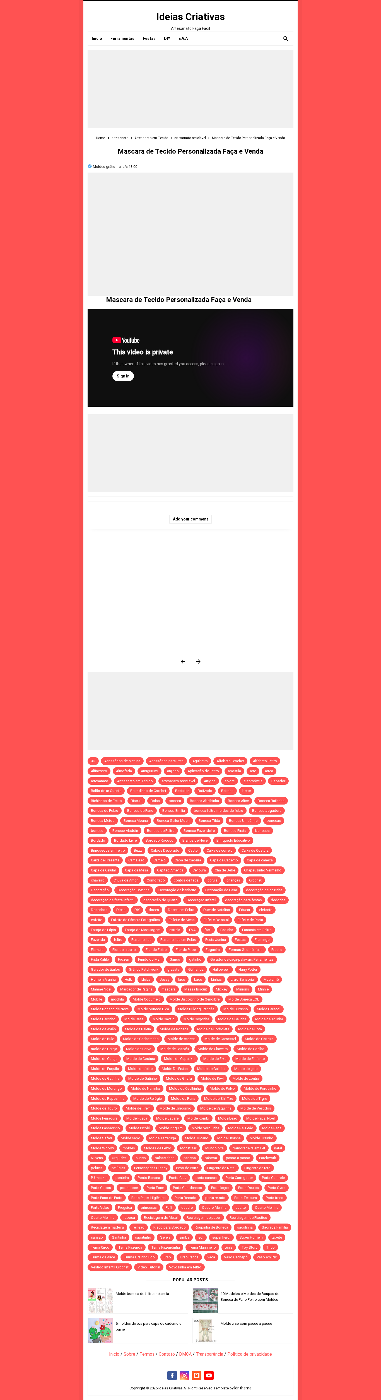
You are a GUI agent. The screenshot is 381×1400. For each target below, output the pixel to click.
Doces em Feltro (181, 910)
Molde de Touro (104, 1108)
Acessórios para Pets (166, 761)
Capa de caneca (260, 860)
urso (167, 1257)
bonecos (262, 831)
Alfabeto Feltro (265, 761)
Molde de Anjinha (269, 1019)
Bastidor (182, 791)
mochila (117, 999)
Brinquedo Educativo (233, 840)
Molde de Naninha (145, 1088)
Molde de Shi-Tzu (218, 1098)
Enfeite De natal (216, 920)
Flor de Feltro (156, 950)
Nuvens (97, 1158)
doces (154, 910)
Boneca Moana (136, 820)
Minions (242, 989)
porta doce (129, 1188)
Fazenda (98, 940)
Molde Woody (102, 1148)
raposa (129, 1217)
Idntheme (243, 1388)
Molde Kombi (198, 1118)
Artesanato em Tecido (135, 781)
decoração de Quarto (160, 900)
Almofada (124, 771)
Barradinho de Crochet (148, 791)
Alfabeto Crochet (230, 761)
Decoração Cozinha (133, 890)
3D (93, 761)
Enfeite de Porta (250, 920)
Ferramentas (141, 940)
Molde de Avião (103, 1029)
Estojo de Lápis (103, 930)
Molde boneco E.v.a (153, 1009)
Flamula (97, 950)
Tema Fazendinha (165, 1247)
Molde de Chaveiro (213, 1049)
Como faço (156, 880)
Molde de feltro (140, 1069)
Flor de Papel (186, 950)
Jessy (164, 979)
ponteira (122, 1178)
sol (200, 1237)
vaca (211, 1257)
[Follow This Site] (196, 1375)
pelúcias (118, 1168)
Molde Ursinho (261, 1138)
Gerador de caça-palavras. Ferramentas (242, 959)
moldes (129, 1148)
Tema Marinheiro (202, 1247)
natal (278, 1148)
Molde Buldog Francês (196, 1009)
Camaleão (136, 860)
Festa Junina (215, 940)
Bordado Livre (125, 840)
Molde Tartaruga (162, 1138)
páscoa (211, 1158)
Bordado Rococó (159, 840)
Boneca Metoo (103, 820)
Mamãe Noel (101, 989)
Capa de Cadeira (188, 860)
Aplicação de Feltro (203, 771)
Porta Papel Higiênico (148, 1198)
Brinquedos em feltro (108, 850)
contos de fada (186, 880)
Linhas (216, 979)
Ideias (146, 979)
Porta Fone (155, 1188)
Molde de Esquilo (105, 1069)
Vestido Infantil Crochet (110, 1267)
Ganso (175, 959)
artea (269, 771)
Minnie (263, 989)
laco (181, 979)
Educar (244, 910)
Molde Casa (134, 1019)
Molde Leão (227, 1118)
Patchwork (267, 1158)
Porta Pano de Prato (106, 1198)
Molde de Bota (250, 1029)
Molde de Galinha (232, 1019)
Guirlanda (196, 969)
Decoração (100, 890)
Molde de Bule (102, 1039)
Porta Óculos (248, 1188)
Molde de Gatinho (142, 1078)
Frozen (123, 959)
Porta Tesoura (245, 1198)
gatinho (195, 959)
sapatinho (143, 1237)
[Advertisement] (190, 89)
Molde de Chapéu (174, 1049)
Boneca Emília (173, 810)
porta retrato (215, 1198)
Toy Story (249, 1247)
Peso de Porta (187, 1168)
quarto (240, 1207)
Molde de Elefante (250, 1059)
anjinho (173, 771)
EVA (192, 930)
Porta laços (220, 1188)
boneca (175, 801)
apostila (234, 771)
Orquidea (119, 1158)
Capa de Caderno (224, 860)
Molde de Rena (183, 1098)
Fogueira (213, 950)
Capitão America (170, 870)
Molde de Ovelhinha (185, 1088)
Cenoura (199, 870)
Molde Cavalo (164, 1019)
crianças (233, 880)
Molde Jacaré (167, 1118)
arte (253, 771)
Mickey (221, 989)
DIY (137, 910)
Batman (227, 791)
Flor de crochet (124, 950)
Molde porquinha (205, 1128)
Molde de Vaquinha (216, 1108)
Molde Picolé (139, 1128)
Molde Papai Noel (260, 1118)
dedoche (278, 900)
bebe (246, 791)
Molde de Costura (140, 1059)
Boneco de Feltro (161, 831)
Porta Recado (185, 1198)
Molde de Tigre (254, 1098)
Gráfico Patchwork (143, 969)
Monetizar (188, 1148)
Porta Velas (100, 1207)
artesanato (99, 781)
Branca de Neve (195, 840)
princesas (149, 1207)
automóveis (252, 781)
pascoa (190, 1158)
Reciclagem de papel (204, 1217)
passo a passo (238, 1158)
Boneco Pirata (235, 831)
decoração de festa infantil (112, 900)
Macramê (271, 979)
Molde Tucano (196, 1138)
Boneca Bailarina (271, 801)
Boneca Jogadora (266, 810)
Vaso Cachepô (236, 1257)
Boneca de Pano (140, 810)
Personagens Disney (150, 1168)
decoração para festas (243, 900)
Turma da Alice (103, 1257)
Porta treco (274, 1198)
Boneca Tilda (209, 820)
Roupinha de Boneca (211, 1227)
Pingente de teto (257, 1168)
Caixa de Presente (105, 860)
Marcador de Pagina (136, 989)
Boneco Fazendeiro (199, 831)
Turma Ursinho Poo (139, 1257)
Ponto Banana (149, 1178)
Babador (278, 781)
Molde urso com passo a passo (246, 1323)
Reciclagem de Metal (161, 1217)
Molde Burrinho (235, 1009)
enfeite (96, 920)
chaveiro (98, 880)
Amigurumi (149, 771)
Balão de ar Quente (106, 791)
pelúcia (97, 1168)
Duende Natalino (216, 910)
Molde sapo (130, 1138)
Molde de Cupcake (179, 1059)
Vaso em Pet (267, 1257)
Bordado (98, 840)
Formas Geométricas (245, 950)
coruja (213, 880)
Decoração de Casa (221, 890)
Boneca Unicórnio (243, 820)
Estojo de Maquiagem (142, 930)
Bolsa (155, 801)
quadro (187, 1207)
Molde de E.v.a (214, 1059)
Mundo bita (214, 1148)
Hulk (128, 979)
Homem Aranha (103, 979)
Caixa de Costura (255, 850)
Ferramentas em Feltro (178, 940)
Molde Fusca (136, 1118)
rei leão (138, 1227)
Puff (169, 1207)
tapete (277, 1237)
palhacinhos (165, 1158)
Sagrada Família (275, 1227)
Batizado (205, 791)
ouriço (141, 1158)
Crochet (255, 880)
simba (184, 1237)
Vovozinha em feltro (185, 1267)
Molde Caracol (268, 1009)
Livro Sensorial (243, 979)
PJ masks (99, 1178)
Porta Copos (101, 1188)
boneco (97, 831)
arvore (230, 781)
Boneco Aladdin (125, 831)
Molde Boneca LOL (243, 999)
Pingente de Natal (221, 1168)
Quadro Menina (214, 1207)
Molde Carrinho (103, 1019)
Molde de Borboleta (213, 1029)
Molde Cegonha (196, 1019)
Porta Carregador (239, 1178)
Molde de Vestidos (255, 1108)
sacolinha (245, 1227)
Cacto (193, 850)
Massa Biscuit (195, 989)
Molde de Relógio (147, 1098)
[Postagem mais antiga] (198, 661)
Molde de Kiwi (212, 1078)
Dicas (121, 910)
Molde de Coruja (104, 1059)
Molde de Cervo (138, 1049)
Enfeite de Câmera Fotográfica (135, 920)
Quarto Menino (103, 1217)
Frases (276, 950)
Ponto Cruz (178, 1178)
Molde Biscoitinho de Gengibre (195, 999)
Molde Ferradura (104, 1118)
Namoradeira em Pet (249, 1148)
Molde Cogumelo (147, 999)
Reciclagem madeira (107, 1227)
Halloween (221, 969)
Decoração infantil (201, 900)
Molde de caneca (182, 1039)
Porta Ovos (276, 1188)
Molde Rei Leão (240, 1128)
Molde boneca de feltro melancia (142, 1294)
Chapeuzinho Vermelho (262, 870)
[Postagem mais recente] (183, 661)
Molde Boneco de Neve (110, 1009)
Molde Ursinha (229, 1138)
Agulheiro (200, 761)
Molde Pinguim (171, 1128)
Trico (270, 1247)
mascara (168, 989)
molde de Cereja (104, 1049)
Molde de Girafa (179, 1078)
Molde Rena (271, 1128)
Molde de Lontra (246, 1078)
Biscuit (136, 801)
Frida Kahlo (100, 959)
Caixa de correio (220, 850)
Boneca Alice (238, 801)
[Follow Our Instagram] (184, 1375)
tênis (229, 1247)
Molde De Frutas (175, 1069)
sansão (97, 1237)
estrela (174, 930)
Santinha (119, 1237)
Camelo (159, 860)
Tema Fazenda (130, 1247)
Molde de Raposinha (107, 1098)
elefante (265, 910)
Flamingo (262, 940)
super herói (221, 1237)
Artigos (210, 781)
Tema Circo (100, 1247)
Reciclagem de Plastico (248, 1217)
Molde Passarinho (105, 1128)
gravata (173, 969)
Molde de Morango (106, 1088)
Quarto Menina (266, 1207)
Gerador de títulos (105, 969)
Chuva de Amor (126, 880)
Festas (240, 940)
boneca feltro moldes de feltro (218, 810)
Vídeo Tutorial (149, 1267)
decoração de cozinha (264, 890)
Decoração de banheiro (177, 890)
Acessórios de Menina (122, 761)
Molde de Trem (138, 1108)
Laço (198, 979)
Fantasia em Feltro (257, 930)
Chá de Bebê (225, 870)
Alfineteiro (99, 771)
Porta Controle (273, 1178)
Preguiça (125, 1207)
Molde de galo (246, 1069)
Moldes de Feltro (157, 1148)
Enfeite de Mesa (182, 920)
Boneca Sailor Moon (173, 820)
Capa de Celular (103, 870)
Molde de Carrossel (220, 1039)
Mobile (96, 999)
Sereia (165, 1237)
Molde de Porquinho (260, 1088)
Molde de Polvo (222, 1088)
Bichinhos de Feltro (106, 801)
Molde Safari (101, 1138)
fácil (207, 930)
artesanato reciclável (178, 781)
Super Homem (251, 1237)
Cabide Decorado (165, 850)
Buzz (138, 850)
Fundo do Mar (149, 959)
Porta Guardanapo (187, 1188)
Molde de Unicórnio (175, 1108)
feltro (118, 940)
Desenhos (99, 910)
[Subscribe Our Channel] (209, 1375)
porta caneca (206, 1178)
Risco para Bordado (169, 1227)
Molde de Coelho (250, 1049)
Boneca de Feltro (104, 810)
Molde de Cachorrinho (141, 1039)
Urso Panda (189, 1257)
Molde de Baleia (138, 1029)
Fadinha (226, 930)
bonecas (274, 820)
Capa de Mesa (136, 870)
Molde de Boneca (174, 1029)
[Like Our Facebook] (172, 1375)
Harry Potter (247, 969)
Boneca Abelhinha (204, 801)
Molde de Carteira (259, 1039)
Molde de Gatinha (105, 1078)
